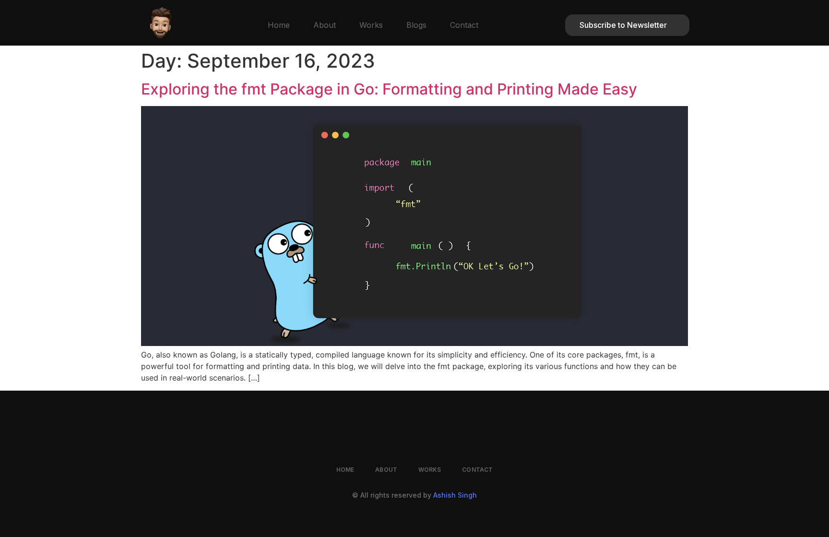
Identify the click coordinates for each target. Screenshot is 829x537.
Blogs (416, 25)
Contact (464, 25)
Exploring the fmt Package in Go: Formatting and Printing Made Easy (389, 89)
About (324, 25)
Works (371, 25)
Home (279, 25)
